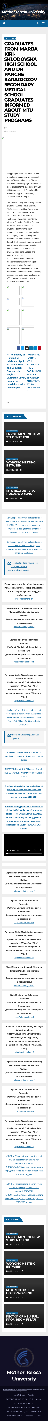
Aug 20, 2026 (13, 1297)
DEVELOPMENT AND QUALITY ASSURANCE (24, 1412)
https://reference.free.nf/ (24, 662)
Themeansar (23, 1392)
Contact (38, 1416)
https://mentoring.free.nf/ (24, 627)
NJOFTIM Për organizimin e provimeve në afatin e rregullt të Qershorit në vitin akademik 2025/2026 (24, 1160)
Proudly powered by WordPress (14, 1390)
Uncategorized (10, 38)
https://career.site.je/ (24, 599)
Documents (29, 1416)
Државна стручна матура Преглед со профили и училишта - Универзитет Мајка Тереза (24, 756)
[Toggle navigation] (43, 23)
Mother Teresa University (23, 12)
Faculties (31, 1395)
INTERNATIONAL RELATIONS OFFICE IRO (24, 1407)
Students (39, 1399)
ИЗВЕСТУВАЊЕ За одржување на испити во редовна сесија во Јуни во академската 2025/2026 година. (24, 1170)
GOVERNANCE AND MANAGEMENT (19, 1399)
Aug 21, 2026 (13, 1271)
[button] (38, 23)
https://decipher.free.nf (24, 701)
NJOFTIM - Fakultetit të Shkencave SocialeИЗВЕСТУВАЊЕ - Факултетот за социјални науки (24, 773)
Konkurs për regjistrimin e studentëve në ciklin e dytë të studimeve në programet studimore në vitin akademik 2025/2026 (24, 810)
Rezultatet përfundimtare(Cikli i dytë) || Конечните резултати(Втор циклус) (23, 566)
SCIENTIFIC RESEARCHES (24, 1403)
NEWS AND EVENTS (15, 1416)
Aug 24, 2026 (13, 1245)
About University (19, 1395)
